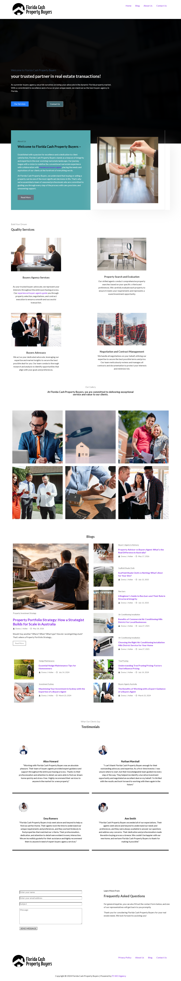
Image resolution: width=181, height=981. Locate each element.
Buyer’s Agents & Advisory (128, 545)
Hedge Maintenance (46, 661)
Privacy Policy (124, 957)
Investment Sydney (46, 684)
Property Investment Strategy (24, 613)
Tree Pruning (123, 661)
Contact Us (161, 5)
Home (128, 5)
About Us (148, 5)
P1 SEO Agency (119, 976)
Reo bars (121, 591)
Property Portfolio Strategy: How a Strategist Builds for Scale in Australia (48, 622)
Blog (137, 5)
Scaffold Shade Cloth (126, 568)
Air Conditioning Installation (129, 614)
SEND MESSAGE (28, 928)
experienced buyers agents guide (32, 293)
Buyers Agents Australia (127, 684)
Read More (19, 643)
